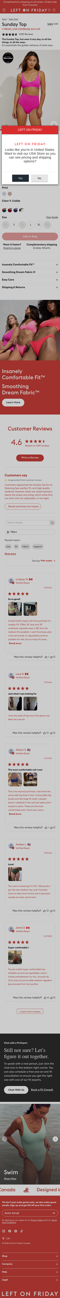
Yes (20, 178)
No (39, 178)
